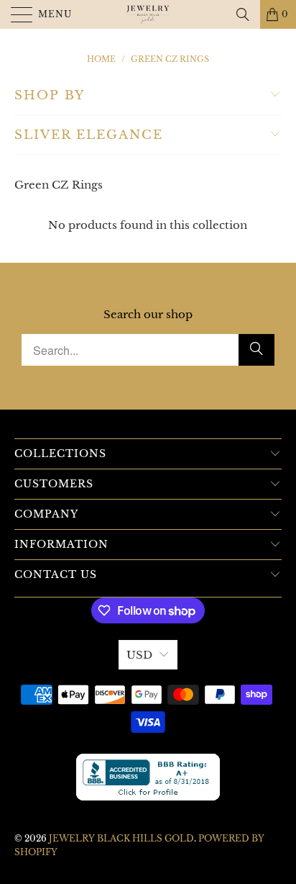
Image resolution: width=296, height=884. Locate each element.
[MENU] (15, 14)
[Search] (242, 14)
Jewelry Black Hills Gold (121, 838)
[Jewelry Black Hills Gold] (148, 14)
